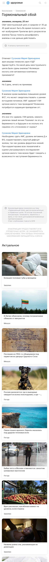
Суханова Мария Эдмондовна (25, 58)
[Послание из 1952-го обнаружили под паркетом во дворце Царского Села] (24, 346)
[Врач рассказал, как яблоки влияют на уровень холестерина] (24, 498)
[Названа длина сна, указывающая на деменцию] (24, 536)
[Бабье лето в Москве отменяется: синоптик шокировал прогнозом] (24, 460)
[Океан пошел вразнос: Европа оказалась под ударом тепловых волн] (24, 422)
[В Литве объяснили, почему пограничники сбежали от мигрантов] (24, 308)
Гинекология (20, 11)
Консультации (7, 11)
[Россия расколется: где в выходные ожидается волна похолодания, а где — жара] (24, 384)
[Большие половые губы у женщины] (24, 270)
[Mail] (8, 3)
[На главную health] (16, 3)
